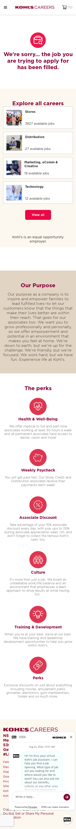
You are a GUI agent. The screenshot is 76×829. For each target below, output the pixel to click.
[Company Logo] (34, 7)
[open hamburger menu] (5, 7)
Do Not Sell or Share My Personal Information (28, 815)
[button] (38, 215)
